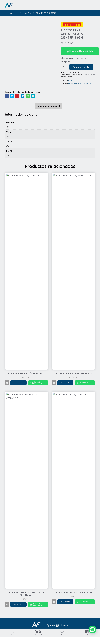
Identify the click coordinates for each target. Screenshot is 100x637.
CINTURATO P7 (81, 83)
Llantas (16, 13)
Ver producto (18, 383)
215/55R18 (72, 83)
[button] (7, 382)
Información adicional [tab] (49, 106)
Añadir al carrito (81, 67)
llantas (89, 83)
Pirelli (63, 86)
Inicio (8, 13)
